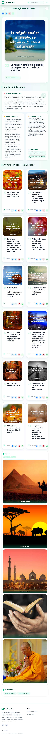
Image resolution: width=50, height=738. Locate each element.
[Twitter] (6, 13)
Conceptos (7, 457)
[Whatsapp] (13, 13)
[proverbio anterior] (3, 8)
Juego (13, 457)
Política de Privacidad (32, 711)
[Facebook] (3, 13)
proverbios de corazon (10, 693)
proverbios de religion (24, 693)
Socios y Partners (31, 714)
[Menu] (47, 2)
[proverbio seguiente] (46, 8)
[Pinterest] (9, 13)
